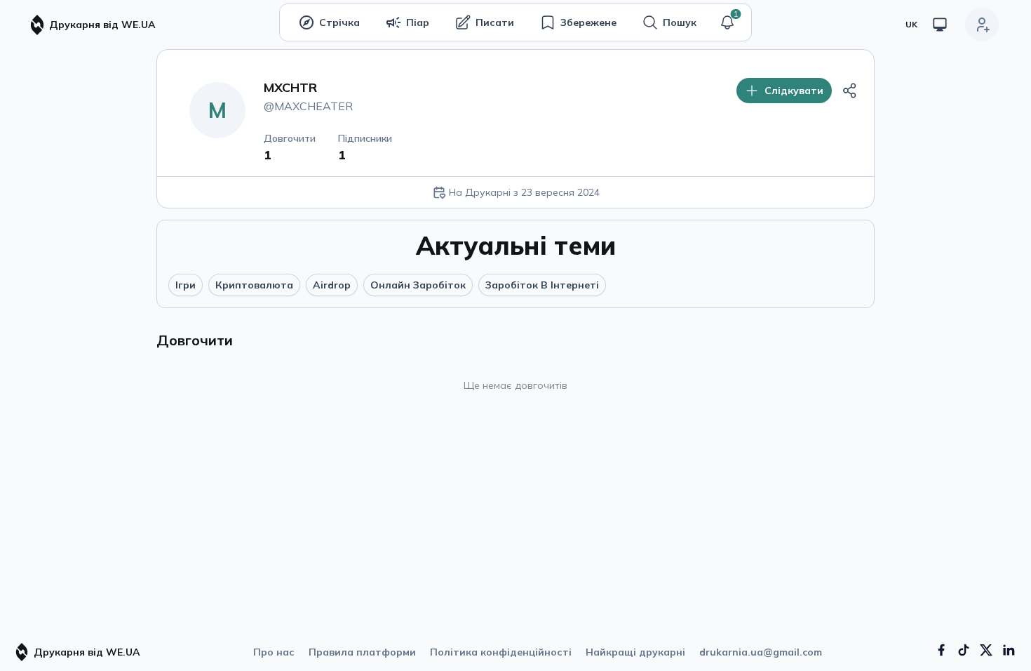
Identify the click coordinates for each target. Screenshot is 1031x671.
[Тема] (939, 24)
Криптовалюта (254, 285)
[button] (727, 22)
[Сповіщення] (727, 22)
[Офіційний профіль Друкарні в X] (986, 650)
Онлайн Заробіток (418, 285)
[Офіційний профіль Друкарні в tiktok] (964, 650)
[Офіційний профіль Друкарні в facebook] (941, 650)
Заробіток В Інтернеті (542, 285)
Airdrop (332, 285)
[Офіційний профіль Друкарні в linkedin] (1009, 650)
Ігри (185, 285)
